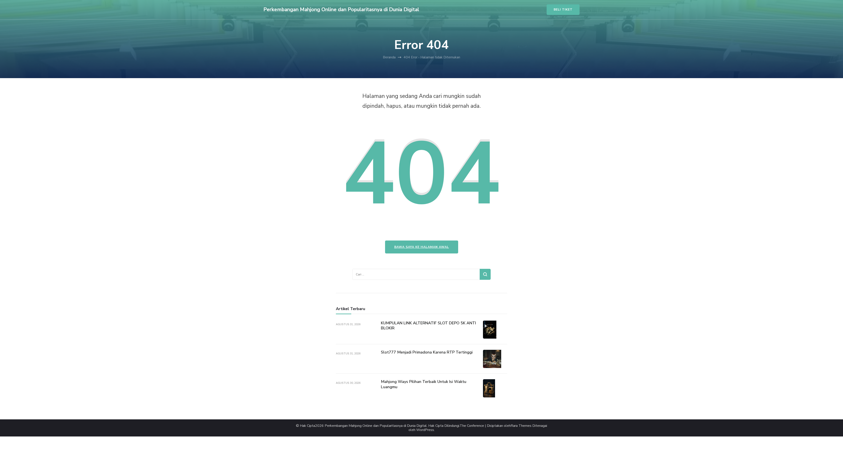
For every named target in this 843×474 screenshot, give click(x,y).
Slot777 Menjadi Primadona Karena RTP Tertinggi (427, 352)
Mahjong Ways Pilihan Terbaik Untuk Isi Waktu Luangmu (423, 384)
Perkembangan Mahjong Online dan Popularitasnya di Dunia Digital (341, 9)
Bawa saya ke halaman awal (421, 247)
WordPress (425, 430)
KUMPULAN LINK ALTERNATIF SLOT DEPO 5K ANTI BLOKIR (428, 325)
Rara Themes (521, 426)
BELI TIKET (563, 9)
